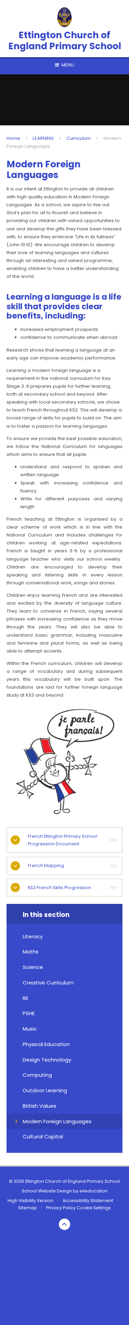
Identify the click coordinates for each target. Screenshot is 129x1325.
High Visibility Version (30, 1200)
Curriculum (78, 138)
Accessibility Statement (88, 1200)
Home (13, 138)
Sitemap (27, 1208)
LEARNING (43, 138)
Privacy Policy (61, 1208)
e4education (93, 1191)
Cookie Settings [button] (94, 1208)
